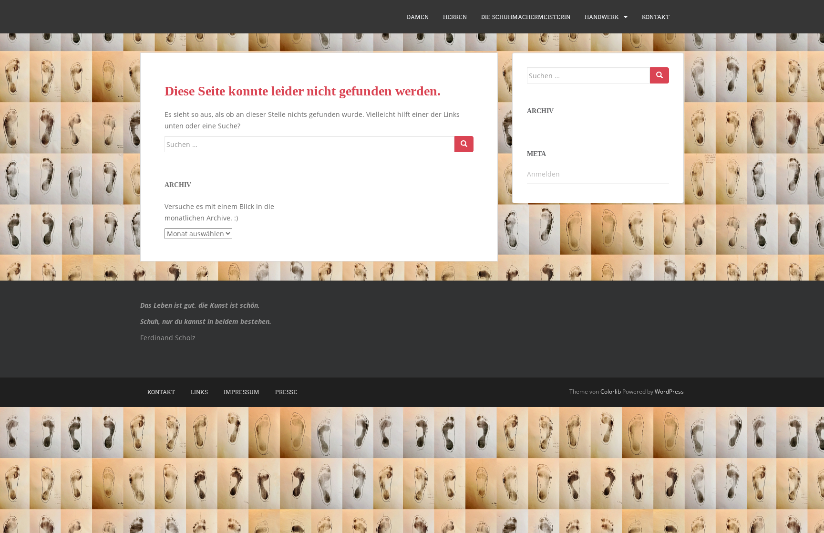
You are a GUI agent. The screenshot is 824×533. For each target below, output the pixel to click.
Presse (286, 392)
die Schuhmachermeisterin (525, 17)
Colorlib (610, 391)
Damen (418, 17)
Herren (455, 17)
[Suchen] (464, 144)
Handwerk (602, 17)
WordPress (669, 391)
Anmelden (543, 173)
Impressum (241, 392)
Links (199, 392)
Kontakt (656, 17)
